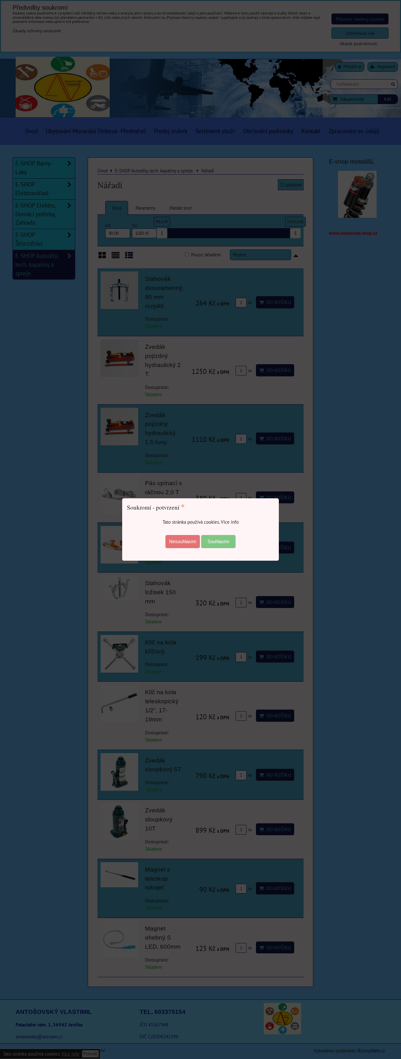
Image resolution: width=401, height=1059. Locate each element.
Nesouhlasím (182, 541)
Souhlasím (218, 541)
